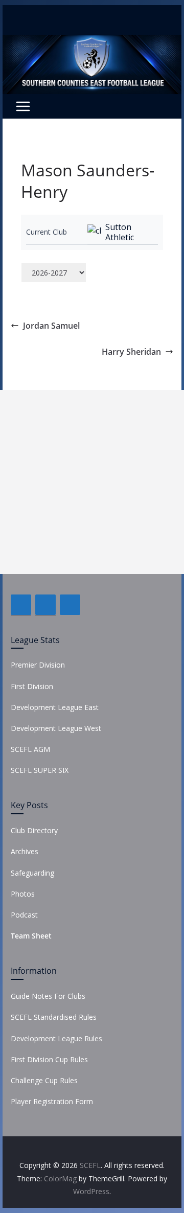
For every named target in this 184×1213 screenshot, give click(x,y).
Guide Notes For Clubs (48, 996)
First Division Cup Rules (49, 1059)
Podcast (24, 915)
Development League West (56, 728)
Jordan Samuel (51, 325)
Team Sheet (31, 936)
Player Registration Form (52, 1101)
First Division (32, 686)
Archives (24, 851)
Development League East (55, 707)
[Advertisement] (92, 482)
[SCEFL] (92, 42)
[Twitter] (45, 604)
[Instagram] (70, 604)
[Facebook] (21, 604)
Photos (23, 894)
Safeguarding (32, 873)
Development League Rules (56, 1038)
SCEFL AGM (30, 749)
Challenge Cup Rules (44, 1080)
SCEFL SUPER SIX (39, 770)
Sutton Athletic (119, 232)
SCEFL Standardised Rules (54, 1017)
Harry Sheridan (131, 351)
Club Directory (34, 830)
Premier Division (38, 665)
